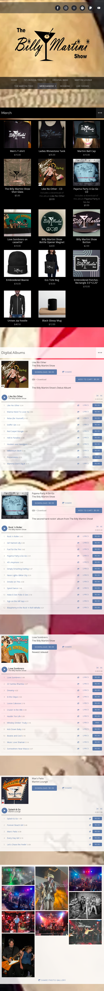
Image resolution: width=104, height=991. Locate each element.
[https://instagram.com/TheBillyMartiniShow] (66, 8)
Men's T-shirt (17, 151)
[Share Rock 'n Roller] (78, 536)
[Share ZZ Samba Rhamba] (78, 684)
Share (68, 372)
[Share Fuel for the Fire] (78, 549)
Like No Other (57, 195)
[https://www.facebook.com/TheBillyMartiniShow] (57, 8)
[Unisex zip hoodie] (17, 304)
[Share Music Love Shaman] (78, 742)
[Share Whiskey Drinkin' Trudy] (78, 722)
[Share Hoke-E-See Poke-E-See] (78, 594)
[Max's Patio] (14, 790)
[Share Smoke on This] (78, 581)
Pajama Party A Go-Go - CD (87, 190)
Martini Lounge (83, 80)
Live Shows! (82, 86)
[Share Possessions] (78, 457)
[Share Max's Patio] (90, 831)
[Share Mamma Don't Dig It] (78, 463)
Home (14, 80)
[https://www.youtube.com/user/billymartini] (99, 8)
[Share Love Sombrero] (78, 677)
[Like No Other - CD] (52, 172)
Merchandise (47, 86)
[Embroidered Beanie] (17, 263)
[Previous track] (97, 395)
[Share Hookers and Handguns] (78, 444)
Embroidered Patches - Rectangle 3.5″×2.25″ (86, 281)
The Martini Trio (23, 86)
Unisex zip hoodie (17, 320)
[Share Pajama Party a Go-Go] (78, 556)
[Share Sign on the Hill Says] (78, 601)
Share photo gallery (53, 980)
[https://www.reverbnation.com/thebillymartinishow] (74, 8)
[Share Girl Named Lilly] (78, 543)
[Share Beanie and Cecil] (78, 735)
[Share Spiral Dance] (78, 588)
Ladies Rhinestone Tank (52, 151)
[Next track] (101, 395)
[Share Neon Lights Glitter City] (78, 575)
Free (97, 722)
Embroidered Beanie (17, 280)
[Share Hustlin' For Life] (78, 716)
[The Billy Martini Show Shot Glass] (17, 172)
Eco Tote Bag (52, 280)
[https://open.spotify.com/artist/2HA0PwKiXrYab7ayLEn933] (82, 8)
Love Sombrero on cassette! (17, 241)
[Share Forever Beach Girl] (90, 825)
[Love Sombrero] (14, 649)
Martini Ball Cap (86, 151)
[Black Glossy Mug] (52, 304)
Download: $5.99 (44, 788)
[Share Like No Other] (78, 405)
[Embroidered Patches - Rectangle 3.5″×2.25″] (86, 263)
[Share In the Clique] (78, 697)
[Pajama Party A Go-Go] (14, 505)
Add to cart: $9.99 (88, 379)
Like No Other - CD (52, 188)
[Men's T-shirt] (17, 134)
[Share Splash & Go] (90, 818)
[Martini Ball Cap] (86, 134)
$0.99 (97, 405)
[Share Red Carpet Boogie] (78, 431)
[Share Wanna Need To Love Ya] (78, 412)
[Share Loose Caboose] (78, 703)
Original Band (60, 80)
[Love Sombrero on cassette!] (17, 222)
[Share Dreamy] (78, 690)
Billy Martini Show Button (86, 241)
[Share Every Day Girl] (90, 838)
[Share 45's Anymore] (78, 562)
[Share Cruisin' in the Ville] (78, 710)
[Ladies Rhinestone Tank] (52, 134)
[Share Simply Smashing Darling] (78, 568)
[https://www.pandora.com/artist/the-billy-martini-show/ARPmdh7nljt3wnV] (90, 8)
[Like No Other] (14, 374)
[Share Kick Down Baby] (78, 729)
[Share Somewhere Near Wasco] (78, 748)
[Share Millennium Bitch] (78, 450)
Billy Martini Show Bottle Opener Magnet (51, 241)
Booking (65, 86)
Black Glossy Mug (52, 320)
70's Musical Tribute (35, 80)
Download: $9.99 (44, 372)
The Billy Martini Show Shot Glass (17, 190)
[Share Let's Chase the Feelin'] (90, 844)
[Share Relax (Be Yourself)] (78, 418)
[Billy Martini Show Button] (86, 222)
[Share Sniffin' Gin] (78, 424)
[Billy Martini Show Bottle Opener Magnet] (52, 222)
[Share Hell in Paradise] (78, 437)
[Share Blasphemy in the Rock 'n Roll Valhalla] (78, 607)
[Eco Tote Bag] (52, 263)
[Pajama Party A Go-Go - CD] (86, 172)
